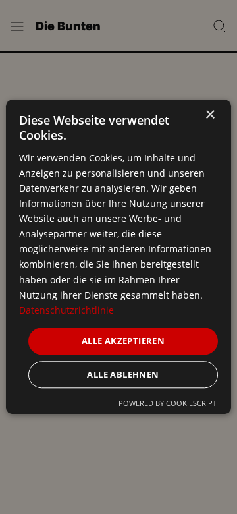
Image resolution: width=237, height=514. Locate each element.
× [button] (210, 115)
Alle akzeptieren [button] (123, 341)
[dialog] (118, 257)
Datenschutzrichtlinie (66, 310)
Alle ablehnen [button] (123, 375)
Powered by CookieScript (167, 404)
